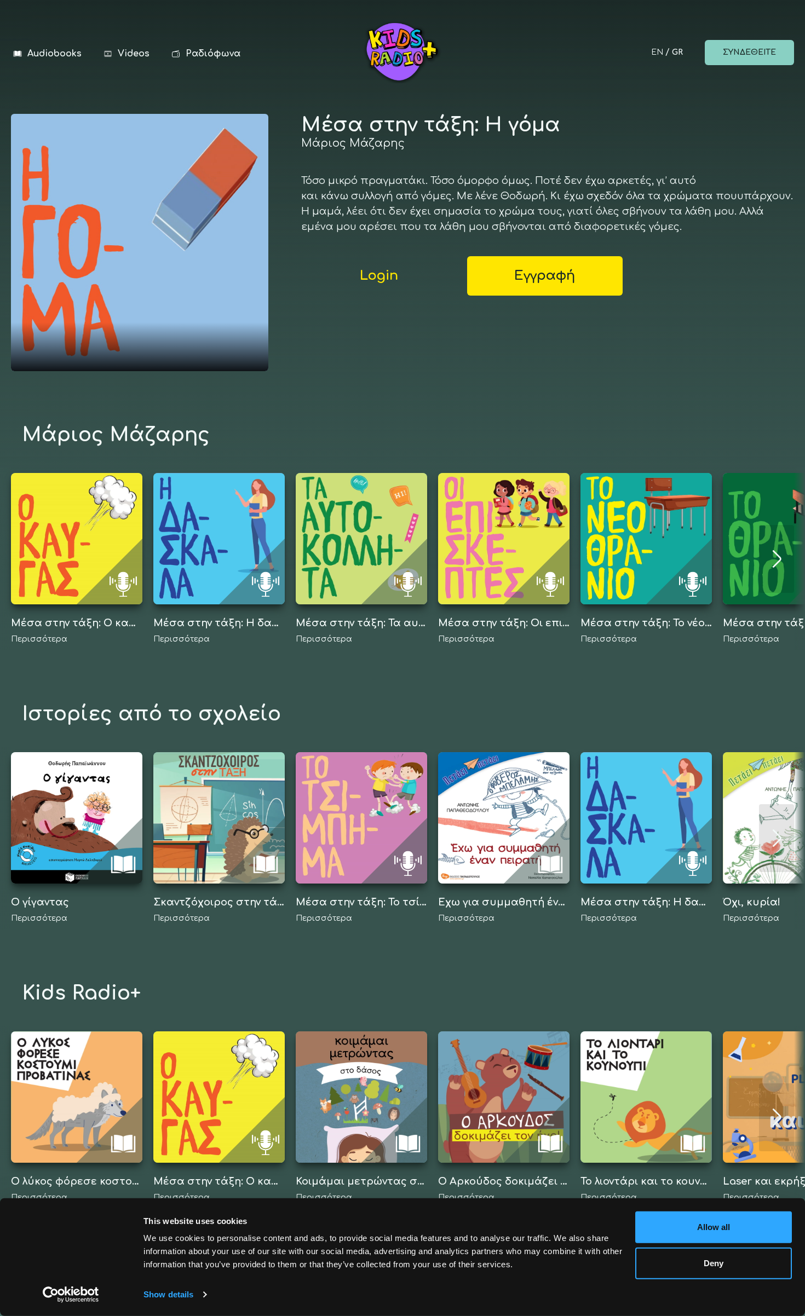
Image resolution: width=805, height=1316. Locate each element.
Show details (168, 1294)
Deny (713, 1262)
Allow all (714, 1227)
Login (379, 275)
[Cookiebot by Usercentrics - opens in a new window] (71, 1294)
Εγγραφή (544, 275)
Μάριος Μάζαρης (353, 143)
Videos (134, 54)
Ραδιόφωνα (213, 54)
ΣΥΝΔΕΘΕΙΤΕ (749, 52)
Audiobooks (54, 54)
